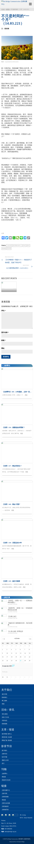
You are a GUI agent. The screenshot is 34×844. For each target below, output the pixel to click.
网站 (2, 348)
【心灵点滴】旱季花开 (15, 631)
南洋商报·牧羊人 (17, 245)
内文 (26, 395)
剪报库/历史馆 (6, 780)
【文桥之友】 (12, 616)
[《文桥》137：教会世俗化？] (17, 452)
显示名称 (5, 332)
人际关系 (9, 245)
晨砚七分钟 (5, 760)
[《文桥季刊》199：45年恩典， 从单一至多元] (17, 378)
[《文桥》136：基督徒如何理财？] (17, 414)
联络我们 (4, 697)
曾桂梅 (4, 248)
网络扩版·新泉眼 (7, 740)
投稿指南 (4, 723)
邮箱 (3, 340)
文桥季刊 (4, 773)
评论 (3, 311)
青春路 (4, 777)
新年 (28, 245)
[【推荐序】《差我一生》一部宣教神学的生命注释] (4, 610)
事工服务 (4, 700)
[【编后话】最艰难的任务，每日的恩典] (4, 625)
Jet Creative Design (20, 841)
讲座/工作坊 (5, 717)
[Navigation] (30, 4)
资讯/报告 (5, 714)
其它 (3, 763)
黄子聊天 (4, 750)
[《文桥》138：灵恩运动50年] (17, 529)
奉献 (3, 704)
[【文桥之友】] (4, 617)
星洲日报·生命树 (7, 737)
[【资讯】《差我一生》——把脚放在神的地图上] (4, 602)
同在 (24, 245)
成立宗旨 (4, 694)
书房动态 (4, 720)
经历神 (9, 248)
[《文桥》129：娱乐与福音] (17, 567)
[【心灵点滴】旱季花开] (4, 632)
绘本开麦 (4, 757)
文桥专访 (4, 753)
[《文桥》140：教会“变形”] (17, 491)
